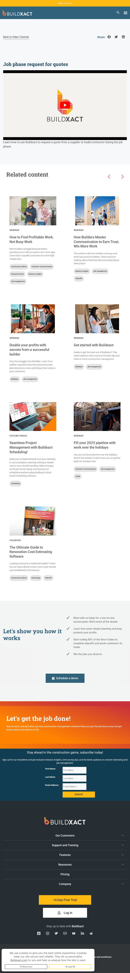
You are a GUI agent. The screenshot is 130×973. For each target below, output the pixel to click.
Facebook (15, 540)
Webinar (14, 230)
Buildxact (14, 379)
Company (65, 884)
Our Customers (65, 835)
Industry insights (35, 274)
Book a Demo (65, 3)
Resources (65, 864)
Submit (79, 794)
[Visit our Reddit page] (91, 934)
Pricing (65, 874)
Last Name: (53, 777)
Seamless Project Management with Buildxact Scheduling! (31, 447)
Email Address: (53, 785)
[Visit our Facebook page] (38, 934)
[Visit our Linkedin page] (82, 934)
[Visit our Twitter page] (56, 934)
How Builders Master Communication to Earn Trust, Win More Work (96, 241)
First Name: (53, 769)
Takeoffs (78, 278)
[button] (126, 13)
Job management (18, 281)
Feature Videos (18, 435)
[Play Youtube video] (65, 105)
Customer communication (42, 267)
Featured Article (17, 274)
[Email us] (65, 934)
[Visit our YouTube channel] (73, 934)
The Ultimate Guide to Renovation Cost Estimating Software (31, 551)
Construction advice (19, 267)
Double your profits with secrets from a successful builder (29, 349)
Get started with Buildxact (94, 345)
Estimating (36, 578)
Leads (77, 476)
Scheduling (15, 483)
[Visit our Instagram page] (47, 934)
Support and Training (65, 845)
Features (65, 855)
